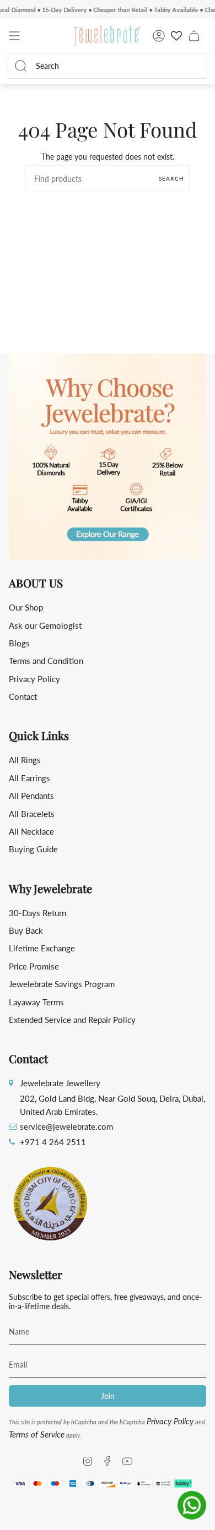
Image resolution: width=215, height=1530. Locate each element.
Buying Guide (33, 849)
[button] (107, 456)
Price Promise (34, 966)
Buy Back (26, 930)
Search (171, 178)
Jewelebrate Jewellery (60, 1083)
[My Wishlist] (176, 35)
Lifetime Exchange (42, 948)
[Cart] (194, 35)
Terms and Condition (46, 661)
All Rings (25, 760)
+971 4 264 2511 (53, 1142)
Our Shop (26, 607)
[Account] (158, 35)
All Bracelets (32, 814)
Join (108, 1396)
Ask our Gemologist (45, 625)
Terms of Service (36, 1434)
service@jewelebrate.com (66, 1126)
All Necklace (31, 831)
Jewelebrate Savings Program (62, 984)
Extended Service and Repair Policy (72, 1020)
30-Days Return (37, 913)
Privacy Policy (34, 679)
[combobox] (114, 65)
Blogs (19, 643)
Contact (23, 696)
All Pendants (31, 796)
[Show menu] (14, 35)
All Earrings (29, 778)
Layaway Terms (36, 1002)
